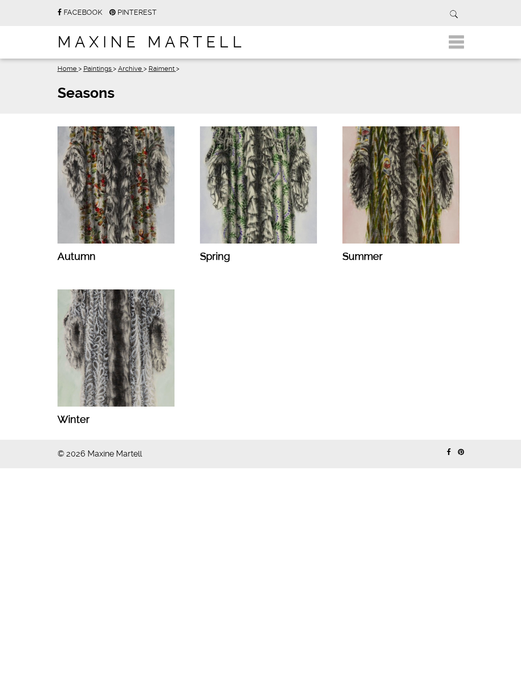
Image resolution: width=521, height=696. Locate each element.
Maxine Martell (151, 42)
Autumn (76, 256)
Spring (215, 256)
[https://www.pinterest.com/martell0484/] (461, 452)
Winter (73, 419)
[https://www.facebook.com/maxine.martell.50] (449, 452)
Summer (362, 256)
